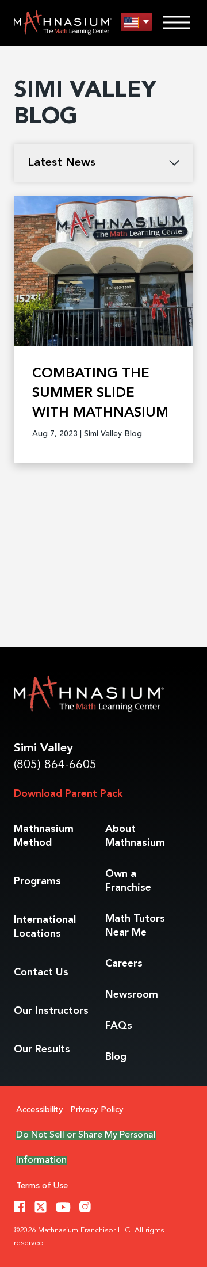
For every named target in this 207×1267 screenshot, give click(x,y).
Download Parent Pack (68, 794)
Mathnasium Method (44, 836)
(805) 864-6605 (55, 765)
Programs (37, 881)
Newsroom (131, 995)
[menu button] (136, 22)
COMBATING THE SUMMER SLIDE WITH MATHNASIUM (100, 393)
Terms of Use (42, 1186)
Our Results (42, 1049)
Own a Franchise (128, 881)
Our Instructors (51, 1011)
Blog (115, 1057)
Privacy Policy (97, 1110)
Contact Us (41, 972)
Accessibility (39, 1110)
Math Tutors (135, 926)
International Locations (45, 927)
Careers (124, 964)
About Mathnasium (135, 836)
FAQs (118, 1026)
